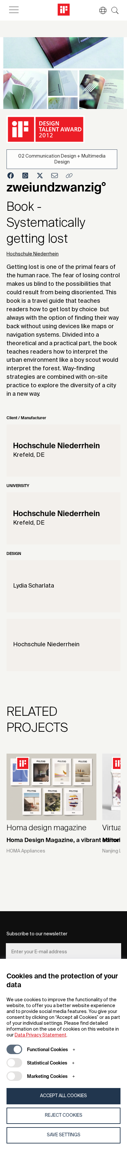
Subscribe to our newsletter (37, 934)
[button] (99, 10)
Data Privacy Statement (40, 1035)
